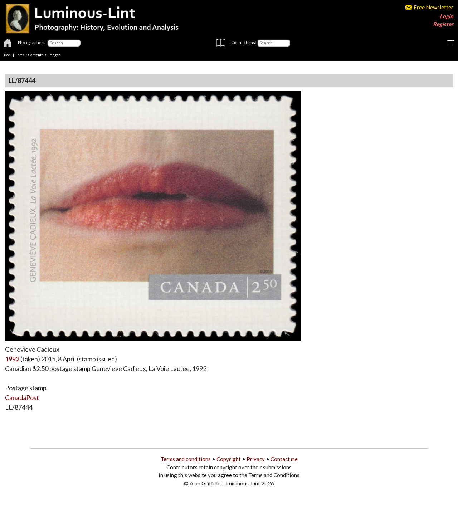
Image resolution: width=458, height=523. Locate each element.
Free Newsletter (433, 7)
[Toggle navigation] (451, 43)
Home (20, 55)
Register (443, 24)
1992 (12, 359)
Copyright (228, 459)
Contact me (284, 459)
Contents (35, 55)
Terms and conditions (186, 459)
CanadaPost (22, 397)
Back (8, 55)
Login (446, 16)
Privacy (256, 459)
